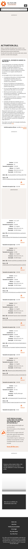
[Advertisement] (14, 30)
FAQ (13, 123)
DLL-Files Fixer (14, 533)
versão (18, 127)
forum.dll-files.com (12, 446)
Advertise (13, 524)
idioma (25, 128)
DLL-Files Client (14, 531)
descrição (23, 127)
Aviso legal (14, 529)
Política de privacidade (14, 526)
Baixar (23, 184)
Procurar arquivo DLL (23, 9)
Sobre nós (14, 521)
